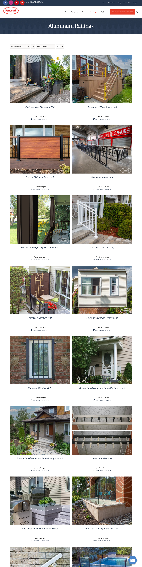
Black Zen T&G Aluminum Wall (40, 107)
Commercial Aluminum (102, 177)
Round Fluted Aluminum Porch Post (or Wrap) (102, 388)
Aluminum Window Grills (39, 388)
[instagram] (11, 2)
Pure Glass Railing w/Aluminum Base (39, 528)
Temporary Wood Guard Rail (102, 107)
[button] (137, 12)
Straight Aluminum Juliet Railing (102, 317)
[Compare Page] (40, 119)
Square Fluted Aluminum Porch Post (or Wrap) (40, 458)
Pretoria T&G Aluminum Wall (39, 177)
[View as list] (62, 46)
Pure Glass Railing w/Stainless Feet (102, 528)
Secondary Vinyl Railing (102, 247)
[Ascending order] (33, 46)
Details (40, 79)
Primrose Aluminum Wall (39, 317)
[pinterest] (16, 2)
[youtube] (22, 2)
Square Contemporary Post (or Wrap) (40, 247)
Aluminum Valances (102, 458)
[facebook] (5, 2)
